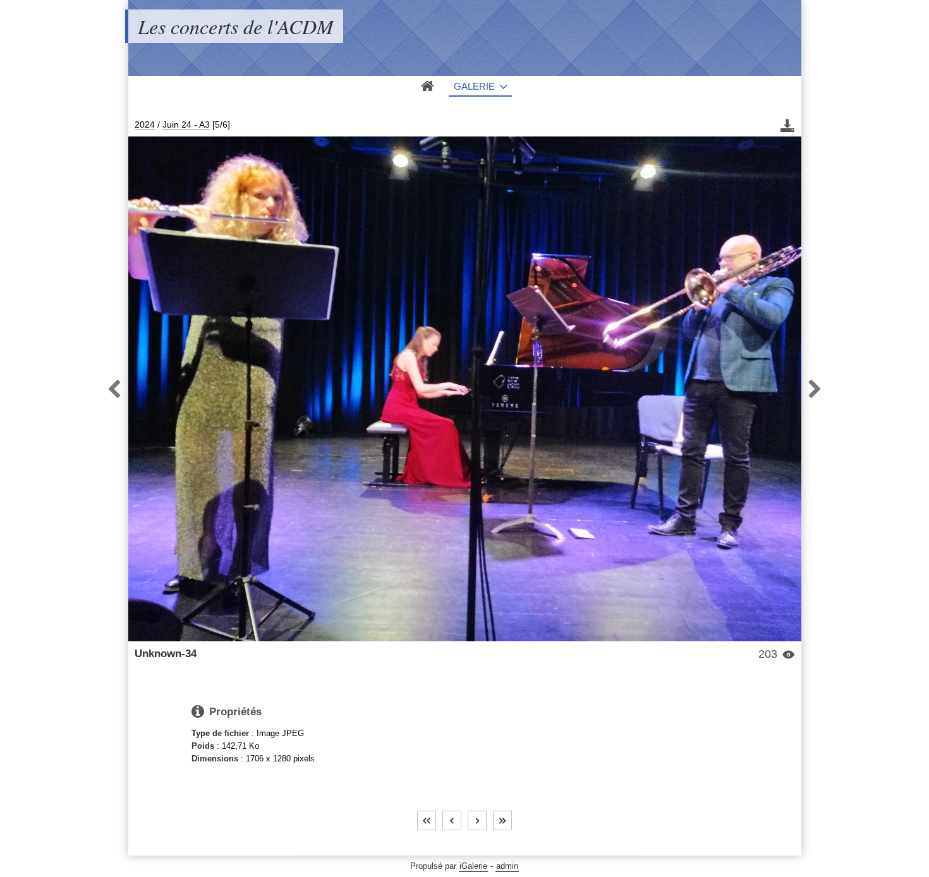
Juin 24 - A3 (186, 124)
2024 (145, 124)
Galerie (474, 86)
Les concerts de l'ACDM (236, 26)
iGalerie (473, 866)
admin (507, 866)
